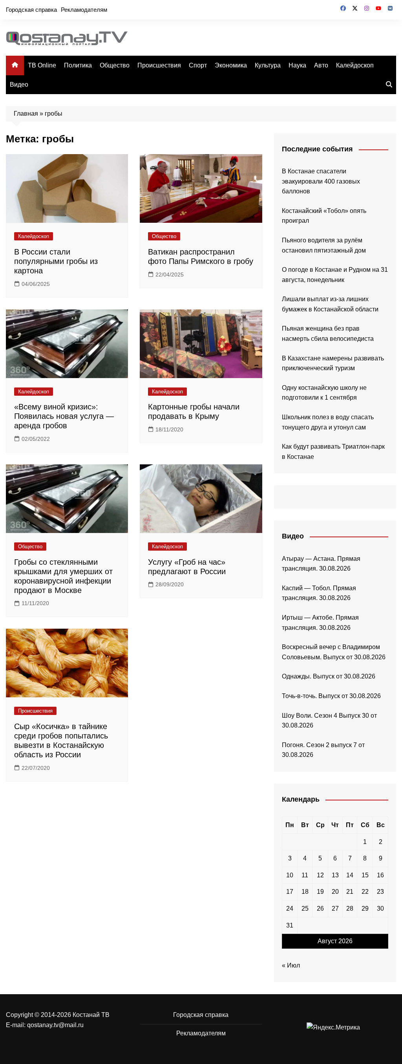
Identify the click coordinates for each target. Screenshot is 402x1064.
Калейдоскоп (355, 65)
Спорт (198, 65)
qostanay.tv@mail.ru (55, 1025)
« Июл (291, 965)
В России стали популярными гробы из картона (56, 261)
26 (320, 908)
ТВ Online (42, 65)
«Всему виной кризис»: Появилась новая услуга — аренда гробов (64, 416)
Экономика (231, 65)
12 (320, 875)
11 (305, 875)
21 (349, 891)
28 (349, 908)
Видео (19, 84)
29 (365, 908)
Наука (297, 65)
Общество (115, 65)
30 (380, 908)
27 (335, 908)
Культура (268, 65)
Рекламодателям (84, 9)
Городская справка (31, 9)
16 (380, 875)
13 (335, 875)
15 (365, 875)
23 (380, 891)
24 (289, 908)
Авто (321, 65)
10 (289, 875)
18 (305, 891)
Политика (78, 65)
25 (305, 908)
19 (320, 891)
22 (365, 891)
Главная (26, 113)
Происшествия (159, 65)
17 (289, 891)
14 (349, 875)
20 (335, 891)
